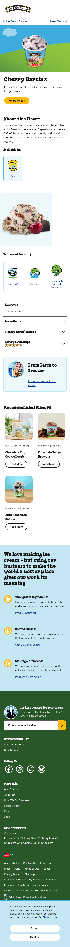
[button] (8, 855)
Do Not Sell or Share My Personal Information (30, 879)
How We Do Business (16, 800)
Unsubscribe (11, 750)
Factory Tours (12, 806)
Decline (35, 937)
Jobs (7, 816)
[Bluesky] (41, 769)
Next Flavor (57, 21)
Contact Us (29, 863)
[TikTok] (30, 769)
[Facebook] (9, 769)
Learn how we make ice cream (42, 383)
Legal (46, 868)
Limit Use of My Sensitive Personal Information (31, 890)
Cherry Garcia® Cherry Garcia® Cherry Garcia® (31, 838)
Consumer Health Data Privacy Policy (26, 885)
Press (7, 811)
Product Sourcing (25, 613)
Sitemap (30, 874)
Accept (35, 928)
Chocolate (10, 833)
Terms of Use (31, 868)
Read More (16, 464)
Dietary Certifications (20, 332)
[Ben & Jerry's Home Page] (18, 8)
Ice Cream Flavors (16, 21)
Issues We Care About (28, 677)
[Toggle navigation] (62, 8)
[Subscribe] (62, 725)
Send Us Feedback (15, 744)
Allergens (11, 304)
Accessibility (11, 863)
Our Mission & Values (27, 645)
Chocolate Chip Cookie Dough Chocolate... (29, 843)
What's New (11, 789)
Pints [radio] (12, 176)
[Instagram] (19, 769)
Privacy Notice (12, 874)
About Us (9, 795)
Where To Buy (16, 100)
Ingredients (13, 321)
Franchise (46, 863)
